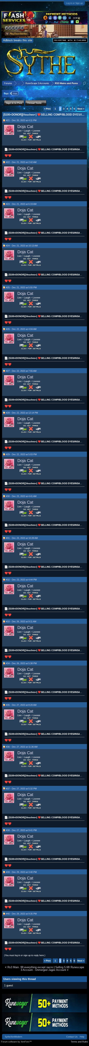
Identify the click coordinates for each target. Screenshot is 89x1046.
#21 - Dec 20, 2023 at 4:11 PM (21, 120)
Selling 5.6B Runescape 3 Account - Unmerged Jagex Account (52, 968)
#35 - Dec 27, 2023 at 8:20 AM (21, 705)
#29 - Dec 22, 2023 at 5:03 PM (21, 454)
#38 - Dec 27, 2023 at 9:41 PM (21, 830)
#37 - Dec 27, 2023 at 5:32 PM (21, 788)
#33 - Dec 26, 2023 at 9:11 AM (21, 621)
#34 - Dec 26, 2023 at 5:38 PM (21, 663)
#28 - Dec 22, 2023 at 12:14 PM (22, 412)
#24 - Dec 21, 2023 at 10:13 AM (22, 245)
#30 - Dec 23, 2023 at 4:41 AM (21, 496)
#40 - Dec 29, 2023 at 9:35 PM (21, 913)
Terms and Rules (79, 1041)
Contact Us (72, 1036)
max (15, 93)
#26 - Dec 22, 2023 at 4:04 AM (21, 329)
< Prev (47, 108)
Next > (80, 108)
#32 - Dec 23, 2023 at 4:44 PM (21, 579)
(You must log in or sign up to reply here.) (24, 955)
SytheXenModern (13, 1036)
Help (82, 1036)
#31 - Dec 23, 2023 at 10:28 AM (22, 538)
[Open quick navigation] (84, 83)
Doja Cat (25, 126)
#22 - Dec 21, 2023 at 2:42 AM (21, 162)
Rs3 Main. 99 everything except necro (30, 967)
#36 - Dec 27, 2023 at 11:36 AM (21, 747)
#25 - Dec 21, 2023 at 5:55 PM (21, 287)
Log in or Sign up (74, 3)
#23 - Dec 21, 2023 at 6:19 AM (21, 204)
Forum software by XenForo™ (16, 1041)
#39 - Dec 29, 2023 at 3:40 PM (21, 872)
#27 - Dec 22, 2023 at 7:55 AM (21, 371)
